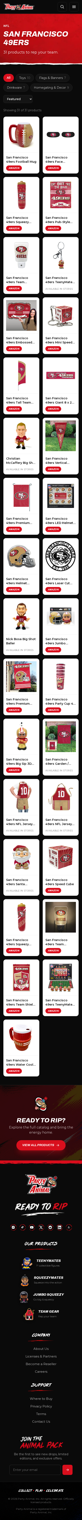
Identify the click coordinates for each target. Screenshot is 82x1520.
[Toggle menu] (74, 6)
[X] (41, 1227)
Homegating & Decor (51, 88)
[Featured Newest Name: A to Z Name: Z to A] (18, 99)
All (9, 78)
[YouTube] (32, 1227)
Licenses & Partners (41, 1356)
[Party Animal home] (19, 6)
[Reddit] (50, 1227)
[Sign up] (67, 1470)
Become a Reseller (41, 1364)
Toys (24, 78)
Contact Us (41, 1421)
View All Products (38, 1145)
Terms (41, 1414)
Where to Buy (41, 1399)
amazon (14, 168)
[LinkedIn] (59, 1227)
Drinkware (16, 88)
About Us (41, 1349)
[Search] (62, 6)
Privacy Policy (41, 1406)
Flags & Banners (52, 78)
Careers (41, 1372)
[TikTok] (22, 1227)
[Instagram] (13, 1227)
